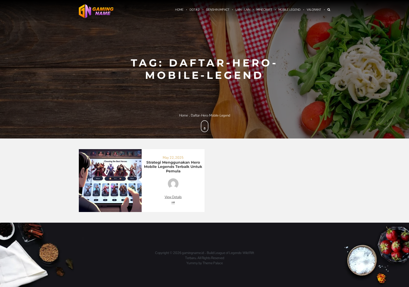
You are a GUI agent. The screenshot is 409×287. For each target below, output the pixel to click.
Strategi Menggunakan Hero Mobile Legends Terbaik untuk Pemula (173, 166)
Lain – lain (243, 10)
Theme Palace (213, 263)
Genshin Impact (217, 10)
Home (179, 10)
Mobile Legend (289, 10)
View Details (173, 197)
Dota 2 (195, 10)
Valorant (314, 10)
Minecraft (264, 10)
